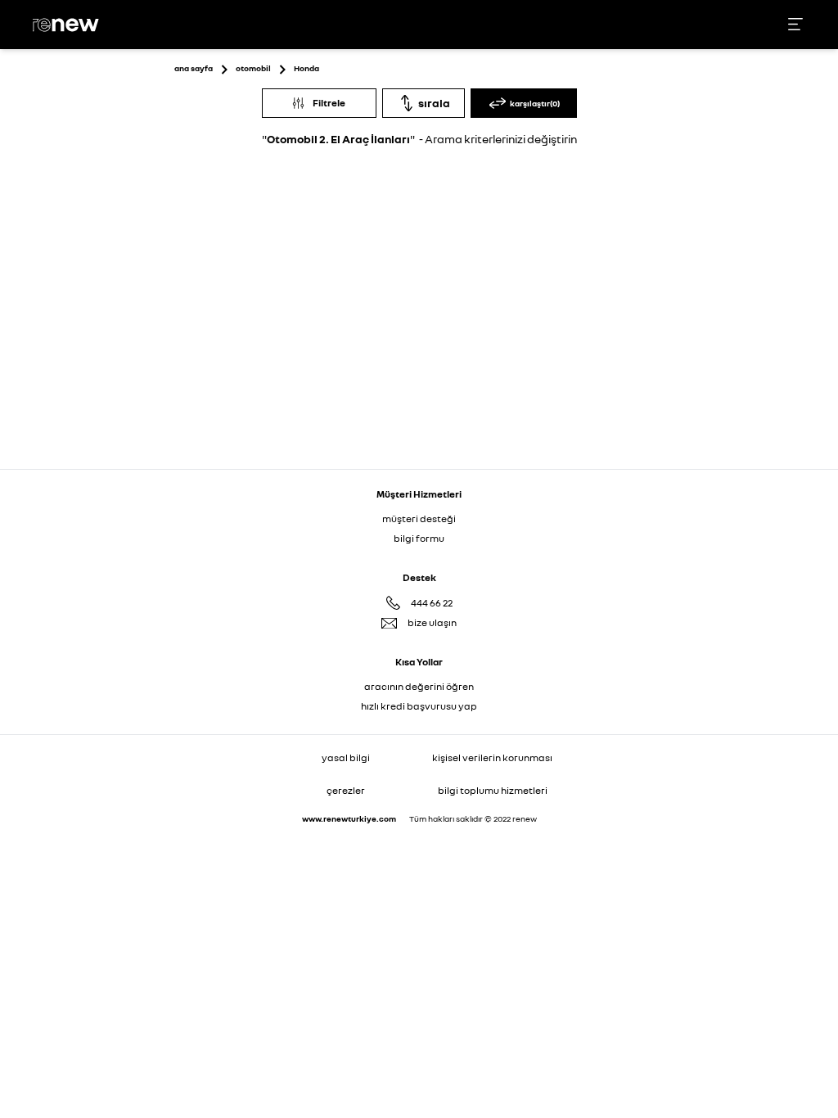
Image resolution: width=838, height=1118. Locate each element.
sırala (434, 103)
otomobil (253, 68)
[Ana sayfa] (68, 24)
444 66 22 (432, 603)
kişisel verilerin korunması (492, 757)
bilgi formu (419, 538)
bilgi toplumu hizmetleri (492, 790)
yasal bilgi (346, 757)
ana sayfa (193, 68)
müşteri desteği (419, 518)
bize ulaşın (432, 622)
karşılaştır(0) (535, 103)
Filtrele (329, 103)
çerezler (346, 790)
